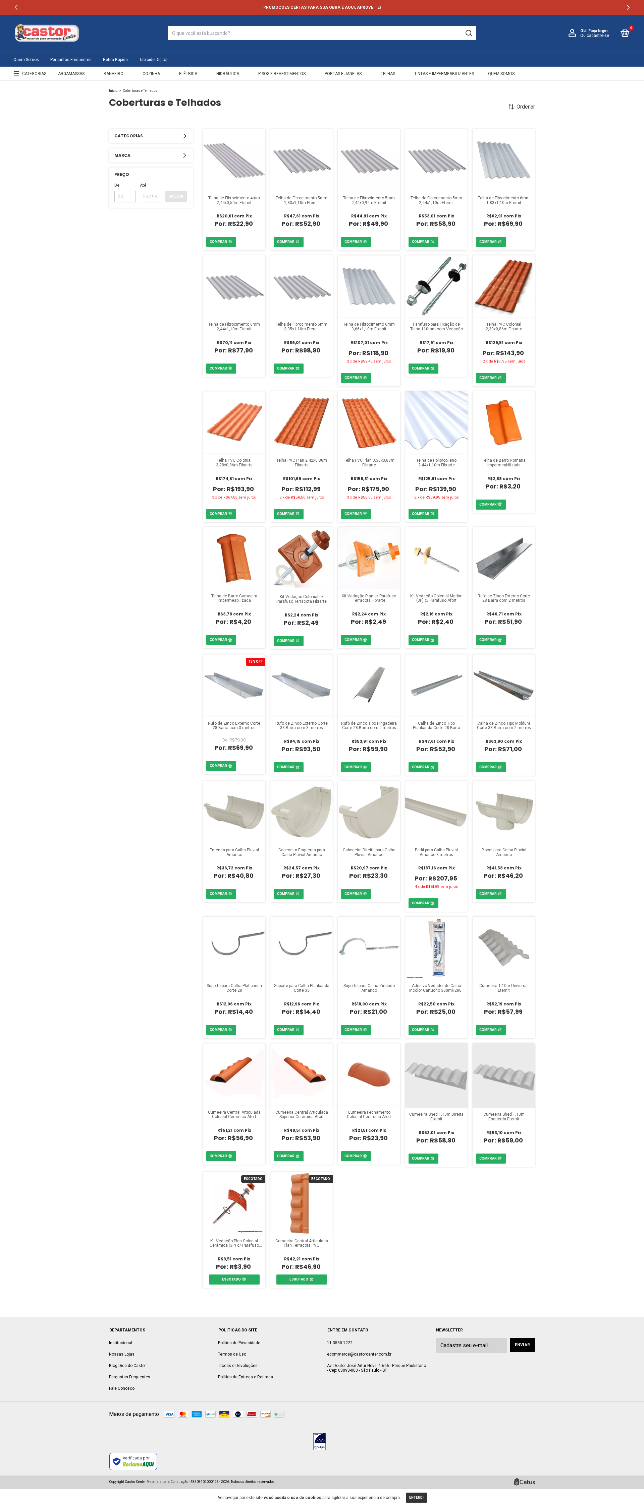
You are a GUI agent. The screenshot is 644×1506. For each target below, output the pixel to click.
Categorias (34, 73)
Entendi (416, 1497)
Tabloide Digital (153, 59)
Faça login (597, 30)
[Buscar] (468, 33)
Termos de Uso (232, 1354)
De (116, 185)
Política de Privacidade (239, 1342)
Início (113, 90)
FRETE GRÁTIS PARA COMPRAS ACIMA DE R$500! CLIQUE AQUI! (322, 7)
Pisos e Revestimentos (282, 73)
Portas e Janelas (343, 73)
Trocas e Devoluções (238, 1365)
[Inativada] (319, 1442)
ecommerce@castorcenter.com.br (359, 1354)
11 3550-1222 (340, 1342)
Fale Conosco (122, 1388)
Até (143, 185)
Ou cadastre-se (594, 35)
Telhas (388, 73)
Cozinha (151, 73)
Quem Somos (26, 59)
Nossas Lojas (122, 1354)
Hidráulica (227, 73)
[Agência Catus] (524, 1482)
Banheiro (113, 73)
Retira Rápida (115, 59)
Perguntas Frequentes (71, 59)
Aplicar (176, 196)
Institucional (120, 1342)
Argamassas (71, 73)
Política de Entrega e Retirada (245, 1377)
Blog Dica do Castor (127, 1365)
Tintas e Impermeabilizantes (444, 73)
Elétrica (188, 73)
